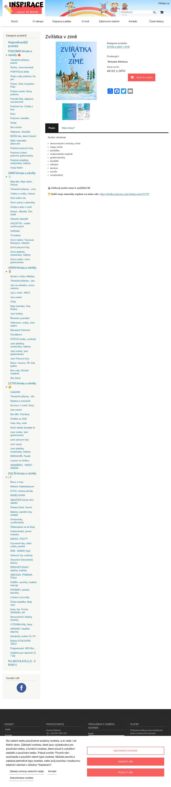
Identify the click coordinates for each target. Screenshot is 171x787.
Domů (14, 21)
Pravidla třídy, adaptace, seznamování (22, 100)
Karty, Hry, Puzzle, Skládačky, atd (19, 611)
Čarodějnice (16, 334)
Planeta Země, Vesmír (21, 507)
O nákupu (38, 21)
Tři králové (15, 235)
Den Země (15, 378)
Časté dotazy (156, 21)
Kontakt (133, 21)
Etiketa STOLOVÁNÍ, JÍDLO (20, 642)
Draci (12, 114)
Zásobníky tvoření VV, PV (23, 636)
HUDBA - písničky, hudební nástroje (23, 584)
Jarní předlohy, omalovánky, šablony (20, 345)
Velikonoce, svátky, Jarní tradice (22, 324)
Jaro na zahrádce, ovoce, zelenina (22, 287)
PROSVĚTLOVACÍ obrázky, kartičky (19, 569)
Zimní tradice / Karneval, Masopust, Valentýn (22, 241)
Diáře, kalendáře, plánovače (18, 142)
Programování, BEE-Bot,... (23, 648)
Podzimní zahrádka (19, 118)
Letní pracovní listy (19, 439)
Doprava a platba (61, 21)
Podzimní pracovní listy (21, 148)
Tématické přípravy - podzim (20, 61)
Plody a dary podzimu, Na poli (22, 78)
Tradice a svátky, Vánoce (22, 193)
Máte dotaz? (68, 128)
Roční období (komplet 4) (22, 427)
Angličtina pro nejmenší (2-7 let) (23, 654)
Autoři (8, 729)
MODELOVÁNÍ (17, 495)
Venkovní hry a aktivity (21, 555)
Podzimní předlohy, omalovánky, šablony (20, 161)
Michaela (112, 61)
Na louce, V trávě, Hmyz (22, 405)
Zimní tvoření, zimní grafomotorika (20, 261)
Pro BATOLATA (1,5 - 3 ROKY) (21, 663)
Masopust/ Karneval (20, 330)
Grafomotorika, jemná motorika (20, 533)
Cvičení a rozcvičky (20, 597)
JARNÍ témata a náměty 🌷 (22, 269)
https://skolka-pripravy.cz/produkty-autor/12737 (124, 194)
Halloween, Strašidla (20, 132)
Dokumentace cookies (21, 777)
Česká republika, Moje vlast (21, 603)
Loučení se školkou (19, 460)
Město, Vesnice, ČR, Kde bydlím (22, 364)
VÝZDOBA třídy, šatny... (22, 624)
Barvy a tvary (16, 482)
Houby (13, 123)
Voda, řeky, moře (18, 423)
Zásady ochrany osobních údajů (27, 771)
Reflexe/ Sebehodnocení (22, 486)
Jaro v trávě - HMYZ (20, 293)
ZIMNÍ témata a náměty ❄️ (22, 175)
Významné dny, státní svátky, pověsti (21, 545)
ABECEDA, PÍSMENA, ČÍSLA (21, 576)
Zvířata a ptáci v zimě (118, 46)
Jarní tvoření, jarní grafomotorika (19, 352)
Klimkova (123, 61)
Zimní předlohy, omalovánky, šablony (20, 253)
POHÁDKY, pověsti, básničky (20, 591)
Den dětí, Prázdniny (20, 414)
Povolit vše (125, 772)
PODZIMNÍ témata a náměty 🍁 (20, 53)
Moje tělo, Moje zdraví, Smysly (21, 183)
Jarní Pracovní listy (19, 358)
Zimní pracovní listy (20, 247)
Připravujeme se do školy (22, 527)
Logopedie (15, 392)
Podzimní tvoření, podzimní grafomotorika (21, 154)
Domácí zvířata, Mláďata (22, 276)
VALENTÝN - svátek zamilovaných (20, 225)
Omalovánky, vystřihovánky (17, 521)
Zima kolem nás (18, 198)
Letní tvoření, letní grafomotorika (19, 433)
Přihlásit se (163, 3)
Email (90, 733)
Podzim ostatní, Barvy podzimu (21, 93)
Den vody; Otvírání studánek (19, 372)
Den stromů (16, 127)
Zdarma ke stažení (109, 21)
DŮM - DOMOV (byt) (20, 551)
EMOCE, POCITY (19, 539)
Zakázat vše (125, 761)
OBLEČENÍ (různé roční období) (22, 501)
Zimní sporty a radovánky (22, 202)
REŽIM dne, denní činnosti (23, 136)
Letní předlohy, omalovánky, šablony (20, 450)
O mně (85, 21)
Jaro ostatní (16, 297)
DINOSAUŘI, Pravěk (20, 456)
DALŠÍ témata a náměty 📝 (22, 475)
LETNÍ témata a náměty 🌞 (22, 385)
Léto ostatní (16, 410)
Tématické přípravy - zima (23, 189)
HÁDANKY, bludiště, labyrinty (20, 630)
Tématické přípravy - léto (22, 396)
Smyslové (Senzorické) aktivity (21, 561)
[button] (76, 101)
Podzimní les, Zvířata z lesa (21, 108)
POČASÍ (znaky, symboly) (23, 339)
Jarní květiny (16, 313)
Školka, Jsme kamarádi (21, 67)
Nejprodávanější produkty (18, 44)
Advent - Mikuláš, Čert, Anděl (21, 213)
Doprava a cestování (20, 401)
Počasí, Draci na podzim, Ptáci (22, 85)
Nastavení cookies (125, 750)
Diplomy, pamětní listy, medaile (21, 513)
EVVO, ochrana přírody (21, 491)
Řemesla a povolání (20, 318)
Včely (13, 301)
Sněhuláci (15, 231)
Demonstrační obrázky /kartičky (21, 618)
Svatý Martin (16, 167)
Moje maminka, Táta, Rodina (20, 307)
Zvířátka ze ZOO (18, 419)
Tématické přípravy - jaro (22, 280)
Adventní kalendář (19, 219)
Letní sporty (16, 444)
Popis (52, 128)
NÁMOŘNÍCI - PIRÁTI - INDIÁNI (21, 466)
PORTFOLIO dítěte (19, 72)
